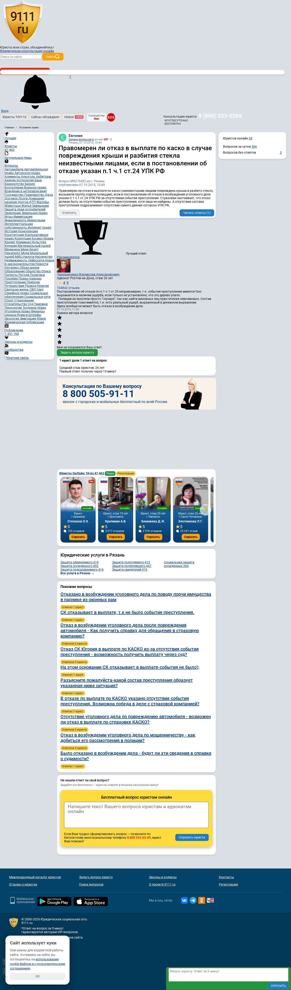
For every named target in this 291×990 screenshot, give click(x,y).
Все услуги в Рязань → (77, 573)
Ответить (69, 213)
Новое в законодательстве (29, 262)
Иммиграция (23, 216)
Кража (48, 238)
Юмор (41, 318)
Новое (73, 117)
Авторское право (27, 173)
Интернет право (39, 227)
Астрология (25, 180)
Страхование (24, 300)
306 (254, 146)
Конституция (15, 235)
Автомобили (14, 169)
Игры (9, 216)
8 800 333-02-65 (139, 837)
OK (37, 976)
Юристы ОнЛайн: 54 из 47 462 (82, 473)
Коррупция (23, 238)
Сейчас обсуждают (45, 117)
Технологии (14, 307)
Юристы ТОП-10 (14, 117)
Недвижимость (16, 260)
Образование (15, 271)
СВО (33, 289)
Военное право (35, 187)
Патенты (11, 275)
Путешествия (15, 286)
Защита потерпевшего (131, 566)
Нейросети (36, 260)
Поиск (110, 473)
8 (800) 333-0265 (220, 116)
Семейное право (17, 293)
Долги (23, 198)
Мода (25, 253)
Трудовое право (34, 307)
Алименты (13, 176)
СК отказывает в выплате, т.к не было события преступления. (127, 612)
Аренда (10, 180)
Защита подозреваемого (82, 569)
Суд (31, 304)
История (11, 231)
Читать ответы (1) (197, 213)
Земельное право (35, 213)
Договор (11, 198)
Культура (39, 242)
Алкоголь (28, 176)
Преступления (16, 282)
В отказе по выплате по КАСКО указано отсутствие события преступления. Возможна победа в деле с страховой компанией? (129, 701)
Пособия (11, 278)
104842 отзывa (68, 285)
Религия (43, 286)
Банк (38, 180)
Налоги (29, 256)
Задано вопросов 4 (81, 139)
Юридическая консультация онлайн (27, 51)
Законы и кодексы (163, 877)
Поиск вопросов (91, 884)
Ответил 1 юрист (73, 607)
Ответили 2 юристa (74, 643)
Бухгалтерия (14, 187)
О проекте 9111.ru (162, 884)
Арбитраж (43, 176)
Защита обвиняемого (79, 562)
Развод (31, 286)
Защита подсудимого (131, 562)
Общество (33, 271)
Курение (11, 246)
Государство (14, 195)
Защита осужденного (79, 566)
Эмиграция (28, 318)
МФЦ (19, 256)
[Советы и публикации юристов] (22, 22)
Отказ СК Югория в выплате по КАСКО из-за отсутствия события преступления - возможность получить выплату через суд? (129, 651)
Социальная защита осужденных (179, 564)
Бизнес (30, 184)
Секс (40, 289)
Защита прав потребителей (25, 209)
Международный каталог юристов (35, 877)
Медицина (13, 249)
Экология (12, 318)
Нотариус (12, 267)
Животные (13, 206)
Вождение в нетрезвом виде (26, 191)
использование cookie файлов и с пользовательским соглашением (37, 963)
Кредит (10, 242)
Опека (46, 271)
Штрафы (34, 315)
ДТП (32, 202)
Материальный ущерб (34, 246)
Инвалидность (16, 220)
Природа (33, 282)
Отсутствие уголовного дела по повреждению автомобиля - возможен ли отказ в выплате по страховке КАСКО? (135, 719)
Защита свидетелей (129, 569)
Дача (49, 195)
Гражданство (34, 195)
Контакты (226, 877)
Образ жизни (29, 267)
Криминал (24, 242)
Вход (4, 111)
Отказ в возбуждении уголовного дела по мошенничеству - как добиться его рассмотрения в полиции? (127, 737)
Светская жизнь (17, 289)
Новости (41, 264)
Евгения (76, 136)
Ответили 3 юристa (74, 662)
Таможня (41, 304)
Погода (24, 275)
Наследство (44, 256)
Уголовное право (18, 311)
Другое (23, 202)
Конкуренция (28, 231)
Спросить (78, 537)
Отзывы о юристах (23, 884)
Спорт (9, 300)
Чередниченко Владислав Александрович (88, 274)
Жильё (26, 206)
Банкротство (15, 184)
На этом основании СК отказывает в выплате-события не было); (129, 667)
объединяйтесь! (42, 47)
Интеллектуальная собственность (19, 225)
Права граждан (30, 278)
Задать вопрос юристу (77, 352)
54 (250, 138)
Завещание (40, 206)
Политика (37, 275)
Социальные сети (37, 297)
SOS (111, 117)
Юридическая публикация (24, 322)
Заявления (13, 213)
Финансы (38, 311)
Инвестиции (36, 220)
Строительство (16, 304)
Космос (37, 238)
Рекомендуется (68, 257)
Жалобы (42, 202)
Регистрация (126, 473)
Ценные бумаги (16, 315)
